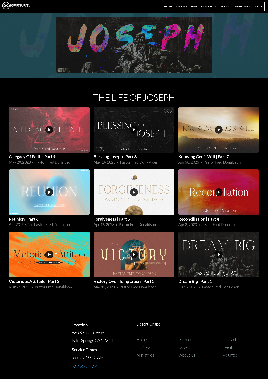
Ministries (145, 355)
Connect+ (209, 6)
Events (225, 6)
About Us (187, 355)
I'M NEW (182, 6)
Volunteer (231, 355)
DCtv (259, 6)
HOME (168, 6)
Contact (230, 339)
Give (194, 6)
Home (141, 339)
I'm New (143, 347)
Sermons (186, 339)
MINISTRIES (242, 6)
